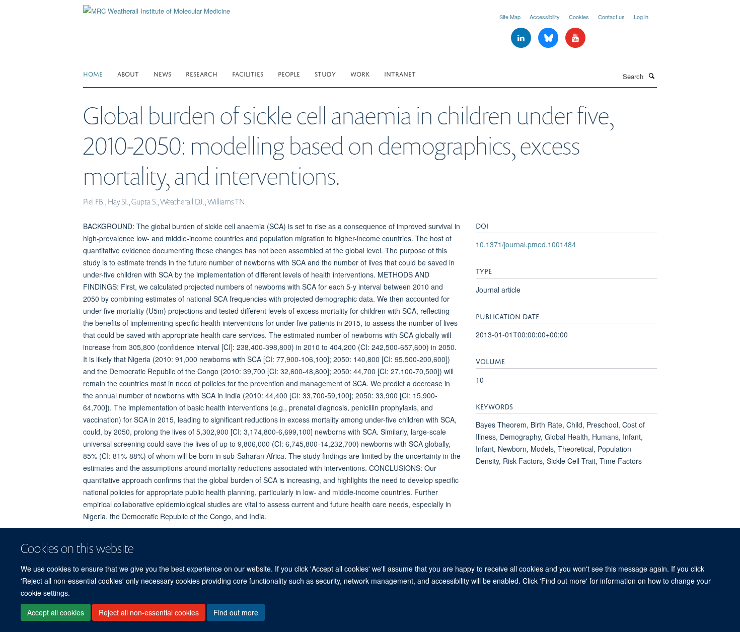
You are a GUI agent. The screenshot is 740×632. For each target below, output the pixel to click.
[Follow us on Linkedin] (522, 38)
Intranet (400, 73)
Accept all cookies (55, 612)
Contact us (611, 17)
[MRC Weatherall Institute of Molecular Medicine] (156, 7)
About (128, 73)
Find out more (235, 612)
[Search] (651, 75)
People (289, 73)
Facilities (247, 73)
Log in (641, 17)
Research (201, 73)
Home (93, 73)
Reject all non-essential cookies (149, 612)
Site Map (510, 17)
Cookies (579, 17)
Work (359, 73)
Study (325, 73)
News (162, 73)
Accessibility (545, 17)
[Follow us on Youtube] (575, 38)
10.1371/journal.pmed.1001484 (526, 244)
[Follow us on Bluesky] (549, 38)
